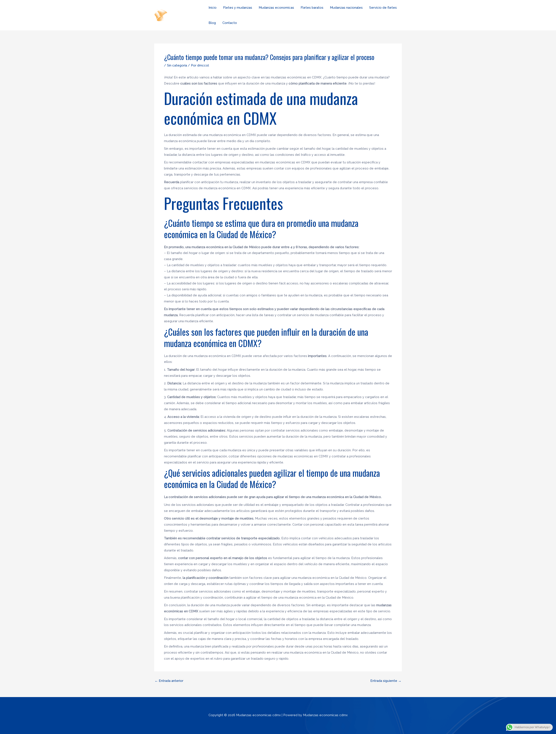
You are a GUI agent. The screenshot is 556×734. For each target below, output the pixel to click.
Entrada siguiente (385, 681)
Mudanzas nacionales (346, 8)
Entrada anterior (169, 681)
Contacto (229, 23)
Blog (212, 23)
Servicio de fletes (383, 8)
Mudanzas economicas (276, 8)
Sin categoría (177, 65)
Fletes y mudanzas (237, 8)
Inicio (212, 8)
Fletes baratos (312, 8)
